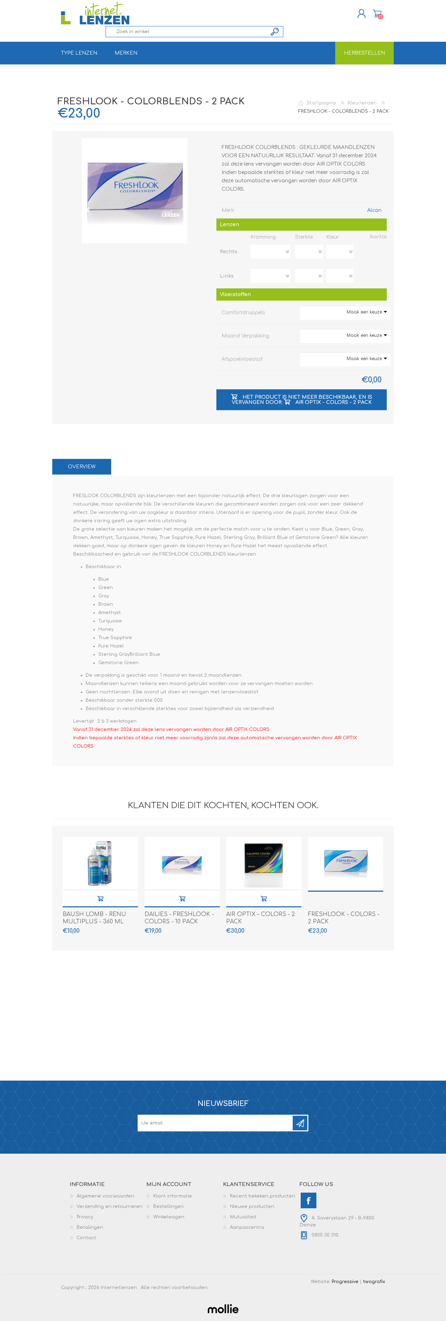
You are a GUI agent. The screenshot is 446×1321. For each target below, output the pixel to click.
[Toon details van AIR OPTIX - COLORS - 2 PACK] (263, 863)
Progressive (345, 1281)
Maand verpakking (245, 336)
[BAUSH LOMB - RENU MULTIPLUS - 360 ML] (100, 863)
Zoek (275, 31)
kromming (263, 236)
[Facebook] (308, 1200)
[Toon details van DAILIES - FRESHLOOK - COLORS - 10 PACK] (182, 863)
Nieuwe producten (252, 1206)
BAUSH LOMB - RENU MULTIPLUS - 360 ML (94, 918)
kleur (332, 236)
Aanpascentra (247, 1227)
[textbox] (186, 31)
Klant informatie (172, 1196)
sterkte (304, 236)
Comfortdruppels (243, 312)
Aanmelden (300, 1123)
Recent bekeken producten (262, 1196)
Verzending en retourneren (110, 1206)
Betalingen (90, 1227)
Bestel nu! (100, 898)
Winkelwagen (377, 13)
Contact (86, 1237)
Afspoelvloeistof (242, 359)
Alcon (374, 210)
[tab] (81, 467)
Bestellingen (168, 1206)
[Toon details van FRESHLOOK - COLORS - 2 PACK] (345, 863)
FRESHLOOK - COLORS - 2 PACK (343, 918)
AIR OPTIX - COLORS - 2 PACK (260, 918)
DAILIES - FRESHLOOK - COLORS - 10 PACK (179, 918)
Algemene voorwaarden (105, 1196)
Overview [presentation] (81, 466)
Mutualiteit (243, 1217)
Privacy (85, 1217)
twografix (374, 1281)
